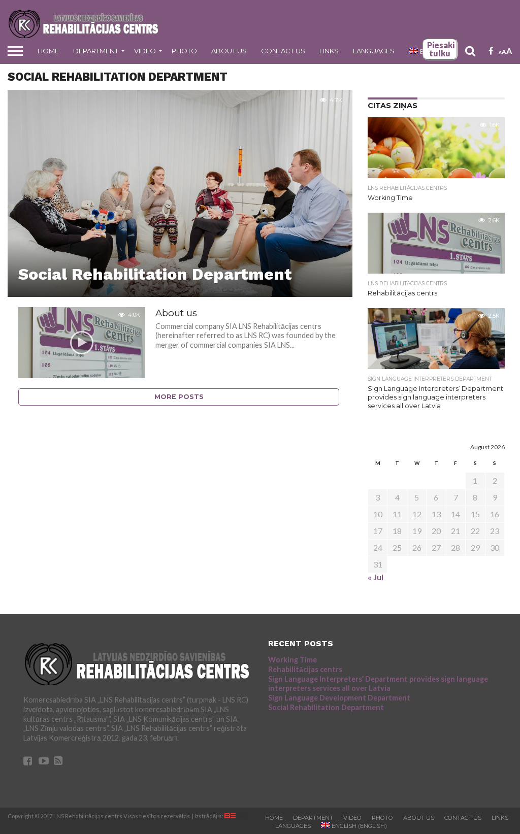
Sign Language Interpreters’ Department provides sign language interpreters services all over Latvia (378, 684)
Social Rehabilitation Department (326, 707)
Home (48, 51)
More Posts (179, 397)
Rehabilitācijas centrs (305, 669)
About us (229, 51)
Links (329, 51)
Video (145, 51)
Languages (374, 51)
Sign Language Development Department (339, 697)
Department (95, 51)
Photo (184, 51)
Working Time (292, 659)
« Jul (375, 577)
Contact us (283, 51)
